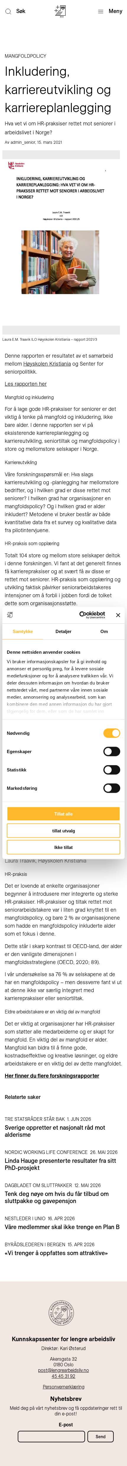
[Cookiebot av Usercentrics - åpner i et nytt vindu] (80, 615)
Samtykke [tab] (23, 631)
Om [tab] (104, 631)
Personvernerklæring (63, 1386)
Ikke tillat (63, 847)
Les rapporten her (26, 384)
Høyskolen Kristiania (47, 363)
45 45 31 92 (63, 1376)
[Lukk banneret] (118, 615)
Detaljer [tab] (64, 631)
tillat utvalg (63, 830)
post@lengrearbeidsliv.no (63, 1370)
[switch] (111, 751)
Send (100, 1436)
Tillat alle (63, 813)
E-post (66, 1424)
